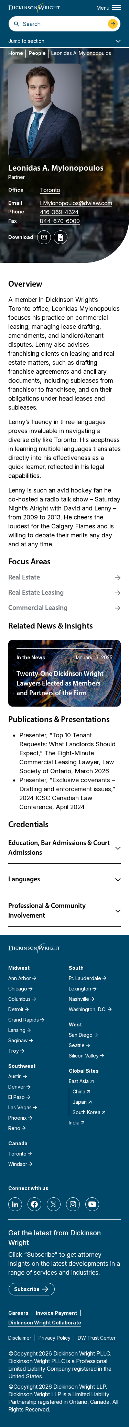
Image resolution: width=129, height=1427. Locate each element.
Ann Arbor (19, 978)
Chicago (17, 989)
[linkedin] (15, 1204)
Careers (18, 1313)
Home (15, 53)
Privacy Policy (55, 1338)
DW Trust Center (97, 1338)
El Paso (16, 1097)
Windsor (17, 1164)
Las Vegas (20, 1107)
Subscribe (27, 1289)
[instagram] (73, 1204)
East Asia (79, 1081)
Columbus (19, 999)
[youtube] (92, 1204)
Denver (16, 1087)
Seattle (77, 1045)
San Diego (81, 1035)
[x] (54, 1204)
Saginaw (18, 1040)
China (79, 1091)
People (37, 53)
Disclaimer (19, 1338)
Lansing (16, 1030)
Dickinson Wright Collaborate (44, 1322)
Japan (80, 1102)
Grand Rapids (23, 1020)
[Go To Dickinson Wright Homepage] (34, 8)
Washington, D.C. (87, 1009)
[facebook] (34, 1204)
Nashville (79, 999)
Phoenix (17, 1118)
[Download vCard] (44, 237)
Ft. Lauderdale (85, 978)
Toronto (50, 189)
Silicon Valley (84, 1056)
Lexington (80, 989)
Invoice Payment (56, 1313)
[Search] (16, 24)
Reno (14, 1128)
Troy (13, 1051)
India (74, 1123)
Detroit (15, 1009)
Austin (15, 1076)
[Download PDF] (60, 237)
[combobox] (63, 23)
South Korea (86, 1112)
